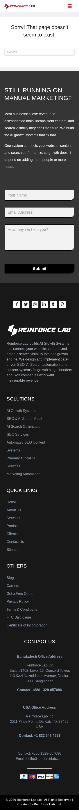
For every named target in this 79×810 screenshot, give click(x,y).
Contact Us (15, 542)
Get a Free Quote (20, 593)
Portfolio (13, 526)
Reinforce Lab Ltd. (48, 804)
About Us (14, 510)
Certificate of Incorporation (27, 625)
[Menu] (70, 6)
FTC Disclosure (19, 617)
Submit (39, 268)
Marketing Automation (23, 474)
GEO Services (18, 434)
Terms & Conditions (22, 609)
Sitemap (13, 550)
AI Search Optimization (24, 426)
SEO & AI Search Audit (24, 418)
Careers (13, 586)
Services (13, 518)
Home (11, 502)
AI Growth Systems (21, 411)
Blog (10, 578)
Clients (12, 534)
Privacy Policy (18, 601)
